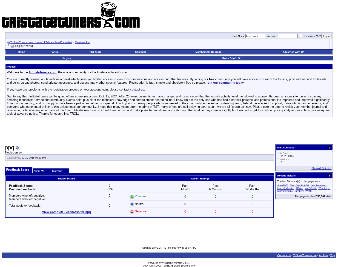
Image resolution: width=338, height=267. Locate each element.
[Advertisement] (169, 131)
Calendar (140, 52)
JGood (299, 188)
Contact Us (284, 255)
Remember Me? (312, 36)
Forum (55, 52)
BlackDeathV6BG (299, 185)
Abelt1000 (282, 185)
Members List (82, 42)
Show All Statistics (322, 168)
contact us (137, 89)
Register (68, 58)
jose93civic (311, 188)
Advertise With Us (293, 52)
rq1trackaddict (285, 191)
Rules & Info (229, 58)
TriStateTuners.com (305, 255)
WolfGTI (310, 191)
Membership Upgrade (208, 52)
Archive (323, 255)
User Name (238, 36)
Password (271, 36)
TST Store (95, 52)
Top (332, 255)
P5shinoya (324, 188)
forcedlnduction (285, 188)
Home (21, 52)
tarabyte (299, 191)
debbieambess (319, 185)
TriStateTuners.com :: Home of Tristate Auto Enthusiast (41, 42)
